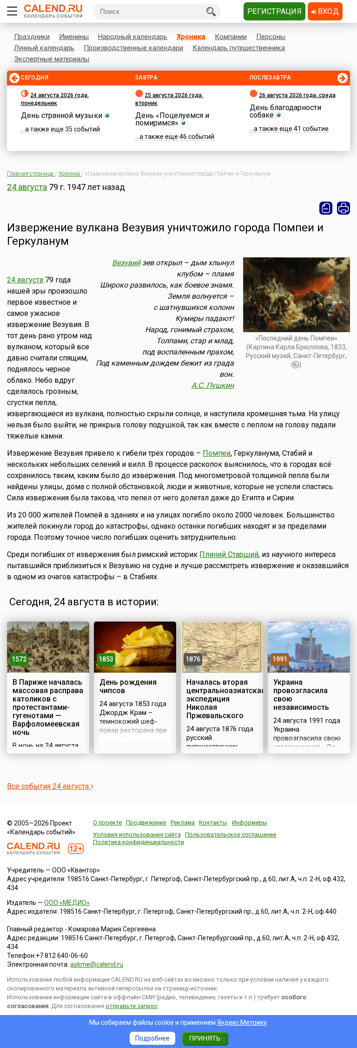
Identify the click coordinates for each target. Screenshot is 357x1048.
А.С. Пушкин (213, 385)
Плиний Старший (228, 554)
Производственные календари (133, 48)
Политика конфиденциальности (138, 841)
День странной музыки (61, 115)
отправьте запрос (132, 1005)
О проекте (107, 822)
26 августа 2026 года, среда (297, 95)
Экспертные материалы (51, 59)
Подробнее (152, 1038)
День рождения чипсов (128, 686)
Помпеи (217, 453)
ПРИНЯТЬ (204, 1038)
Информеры (249, 822)
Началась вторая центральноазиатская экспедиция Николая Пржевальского (225, 699)
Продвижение (146, 822)
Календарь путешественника (238, 48)
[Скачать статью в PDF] (325, 208)
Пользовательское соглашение (230, 834)
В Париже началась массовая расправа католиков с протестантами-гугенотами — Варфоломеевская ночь (48, 707)
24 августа (27, 187)
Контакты (213, 822)
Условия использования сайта (137, 834)
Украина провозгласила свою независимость (301, 695)
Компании (231, 37)
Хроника (191, 37)
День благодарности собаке (285, 111)
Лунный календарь (44, 48)
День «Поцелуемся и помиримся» (172, 119)
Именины (74, 37)
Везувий (126, 262)
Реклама (183, 822)
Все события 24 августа (49, 786)
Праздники (32, 37)
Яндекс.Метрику (242, 1022)
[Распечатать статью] (343, 208)
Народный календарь (132, 37)
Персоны (270, 37)
